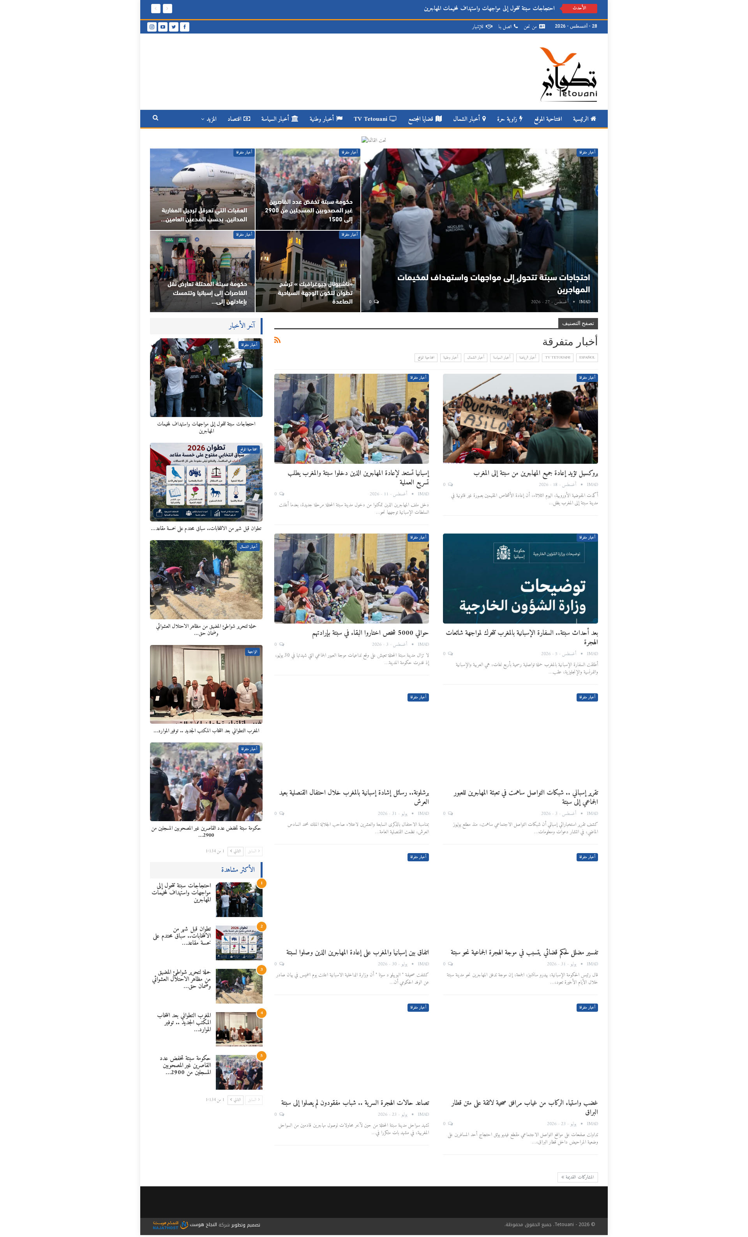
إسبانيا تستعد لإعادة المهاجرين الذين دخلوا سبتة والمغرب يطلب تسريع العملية (358, 478)
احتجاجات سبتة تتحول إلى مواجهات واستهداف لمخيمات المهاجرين (181, 892)
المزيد (211, 119)
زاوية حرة (507, 119)
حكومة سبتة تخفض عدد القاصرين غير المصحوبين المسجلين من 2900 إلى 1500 (309, 211)
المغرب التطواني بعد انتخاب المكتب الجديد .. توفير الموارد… (184, 1022)
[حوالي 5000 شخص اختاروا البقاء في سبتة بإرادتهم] (351, 579)
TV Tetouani (370, 119)
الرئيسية (580, 119)
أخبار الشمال (466, 119)
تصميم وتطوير (245, 1224)
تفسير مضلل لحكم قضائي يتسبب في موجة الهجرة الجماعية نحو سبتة (524, 953)
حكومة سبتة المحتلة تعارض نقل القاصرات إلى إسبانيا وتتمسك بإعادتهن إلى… (207, 293)
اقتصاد (234, 119)
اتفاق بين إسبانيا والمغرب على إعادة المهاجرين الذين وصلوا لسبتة (357, 953)
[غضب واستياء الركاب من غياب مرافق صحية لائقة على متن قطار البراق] (520, 1049)
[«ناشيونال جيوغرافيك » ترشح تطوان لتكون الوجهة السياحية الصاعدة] (308, 271)
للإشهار (477, 26)
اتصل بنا (505, 26)
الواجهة (252, 652)
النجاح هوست (202, 1224)
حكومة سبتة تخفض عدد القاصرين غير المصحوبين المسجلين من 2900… (185, 1065)
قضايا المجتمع (420, 119)
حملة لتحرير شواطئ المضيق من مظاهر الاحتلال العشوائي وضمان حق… (181, 979)
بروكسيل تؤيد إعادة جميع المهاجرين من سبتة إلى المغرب (535, 473)
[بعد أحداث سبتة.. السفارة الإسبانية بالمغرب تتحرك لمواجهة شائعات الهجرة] (520, 579)
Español (587, 357)
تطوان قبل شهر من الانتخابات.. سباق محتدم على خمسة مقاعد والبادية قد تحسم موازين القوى (462, 8)
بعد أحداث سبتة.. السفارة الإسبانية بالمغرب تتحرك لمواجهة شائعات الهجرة (522, 638)
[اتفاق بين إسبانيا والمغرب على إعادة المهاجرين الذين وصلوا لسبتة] (351, 898)
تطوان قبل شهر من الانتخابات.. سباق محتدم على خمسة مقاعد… (182, 936)
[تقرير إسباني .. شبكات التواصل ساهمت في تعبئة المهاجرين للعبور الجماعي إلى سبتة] (520, 738)
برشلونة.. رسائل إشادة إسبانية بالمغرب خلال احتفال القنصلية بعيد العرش (354, 797)
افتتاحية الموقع (548, 119)
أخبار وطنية (322, 119)
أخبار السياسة (275, 119)
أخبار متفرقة (587, 152)
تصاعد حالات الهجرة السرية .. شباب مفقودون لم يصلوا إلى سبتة (355, 1103)
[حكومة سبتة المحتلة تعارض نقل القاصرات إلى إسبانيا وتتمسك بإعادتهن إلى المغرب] (202, 271)
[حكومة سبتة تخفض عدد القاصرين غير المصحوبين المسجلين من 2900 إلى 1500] (308, 189)
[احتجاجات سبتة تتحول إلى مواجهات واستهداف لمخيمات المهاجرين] (479, 230)
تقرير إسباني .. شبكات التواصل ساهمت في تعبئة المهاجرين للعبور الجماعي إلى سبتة (526, 797)
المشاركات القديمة (579, 1177)
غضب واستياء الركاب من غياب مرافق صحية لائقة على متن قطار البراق (525, 1108)
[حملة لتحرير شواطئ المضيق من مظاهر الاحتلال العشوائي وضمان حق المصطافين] (206, 579)
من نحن (530, 26)
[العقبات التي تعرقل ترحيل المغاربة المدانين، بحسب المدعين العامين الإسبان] (202, 189)
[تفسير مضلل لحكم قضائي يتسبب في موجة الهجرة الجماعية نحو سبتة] (520, 898)
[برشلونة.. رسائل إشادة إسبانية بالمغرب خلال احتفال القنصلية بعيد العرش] (351, 738)
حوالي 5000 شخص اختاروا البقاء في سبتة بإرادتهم (370, 633)
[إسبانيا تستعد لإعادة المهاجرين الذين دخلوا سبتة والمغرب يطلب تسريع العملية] (351, 419)
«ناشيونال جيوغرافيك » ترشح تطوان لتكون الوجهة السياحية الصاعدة (315, 293)
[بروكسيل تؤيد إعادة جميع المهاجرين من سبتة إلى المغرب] (520, 419)
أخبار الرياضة (527, 357)
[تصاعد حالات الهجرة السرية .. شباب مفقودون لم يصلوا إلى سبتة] (351, 1049)
